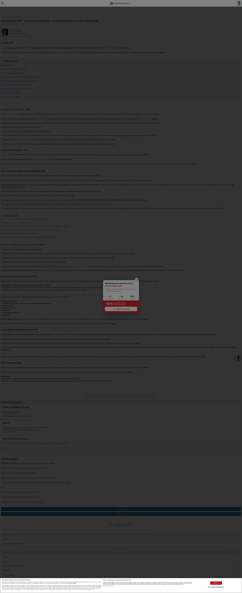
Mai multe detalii (72, 583)
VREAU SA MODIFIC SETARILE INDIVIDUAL (216, 587)
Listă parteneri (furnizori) (108, 585)
